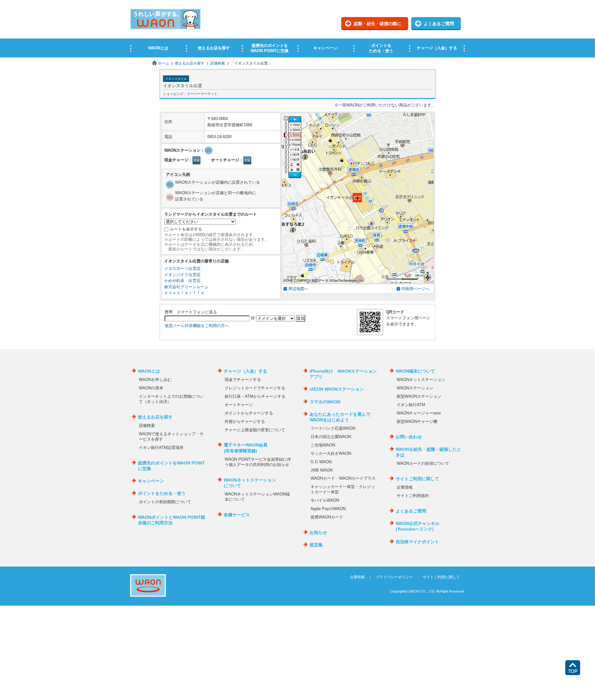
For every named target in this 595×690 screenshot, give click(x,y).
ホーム (163, 63)
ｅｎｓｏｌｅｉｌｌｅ (184, 292)
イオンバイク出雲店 (182, 274)
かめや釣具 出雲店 (182, 280)
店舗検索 (217, 63)
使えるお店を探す (190, 63)
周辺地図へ (298, 288)
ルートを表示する (186, 229)
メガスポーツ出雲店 (182, 268)
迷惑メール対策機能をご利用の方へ (197, 325)
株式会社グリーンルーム (186, 287)
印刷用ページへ (415, 288)
